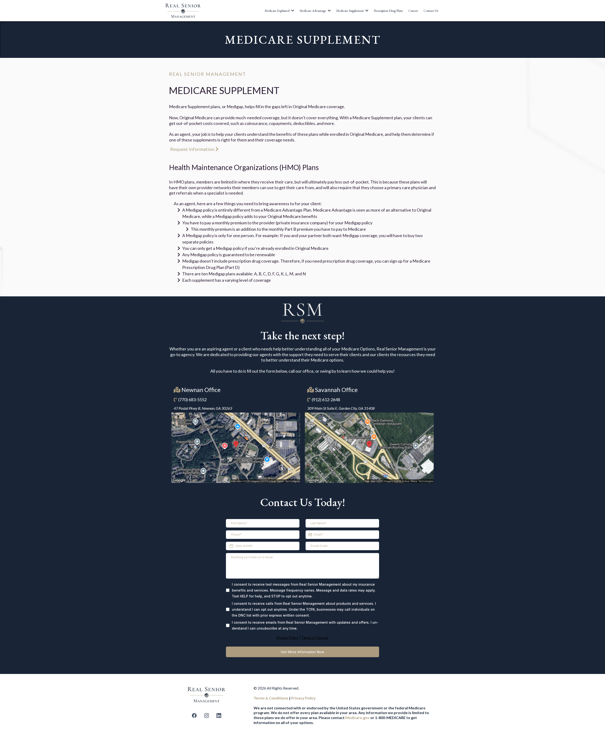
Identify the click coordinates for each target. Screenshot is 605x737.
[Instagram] (206, 715)
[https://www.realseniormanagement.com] (183, 11)
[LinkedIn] (219, 715)
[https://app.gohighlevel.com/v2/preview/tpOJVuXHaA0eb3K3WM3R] (206, 694)
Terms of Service (315, 638)
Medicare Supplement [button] (350, 11)
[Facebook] (194, 715)
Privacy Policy (287, 638)
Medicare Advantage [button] (313, 11)
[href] (235, 448)
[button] (292, 11)
